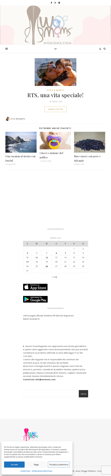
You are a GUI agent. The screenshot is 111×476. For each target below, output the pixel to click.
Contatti (100, 471)
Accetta (14, 464)
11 (36, 257)
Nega (36, 464)
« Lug (54, 276)
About (78, 471)
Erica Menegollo (18, 118)
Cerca (83, 393)
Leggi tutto (55, 109)
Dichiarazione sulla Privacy (42, 471)
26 (46, 266)
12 (46, 257)
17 (27, 261)
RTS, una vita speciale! (55, 95)
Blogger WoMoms (88, 471)
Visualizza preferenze (58, 464)
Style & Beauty (55, 90)
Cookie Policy (25, 471)
